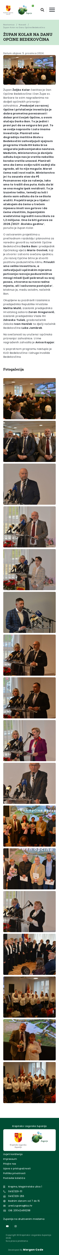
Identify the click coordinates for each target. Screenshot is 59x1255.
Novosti (22, 25)
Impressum (10, 1159)
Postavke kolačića (14, 1178)
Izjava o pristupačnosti (17, 1168)
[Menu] (52, 10)
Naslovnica (9, 25)
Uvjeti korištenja (12, 1154)
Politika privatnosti (14, 1173)
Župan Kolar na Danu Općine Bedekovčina (24, 27)
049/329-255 (16, 1196)
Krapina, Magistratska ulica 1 (25, 1186)
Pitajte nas (9, 1163)
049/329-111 (15, 1191)
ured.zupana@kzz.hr (20, 1205)
